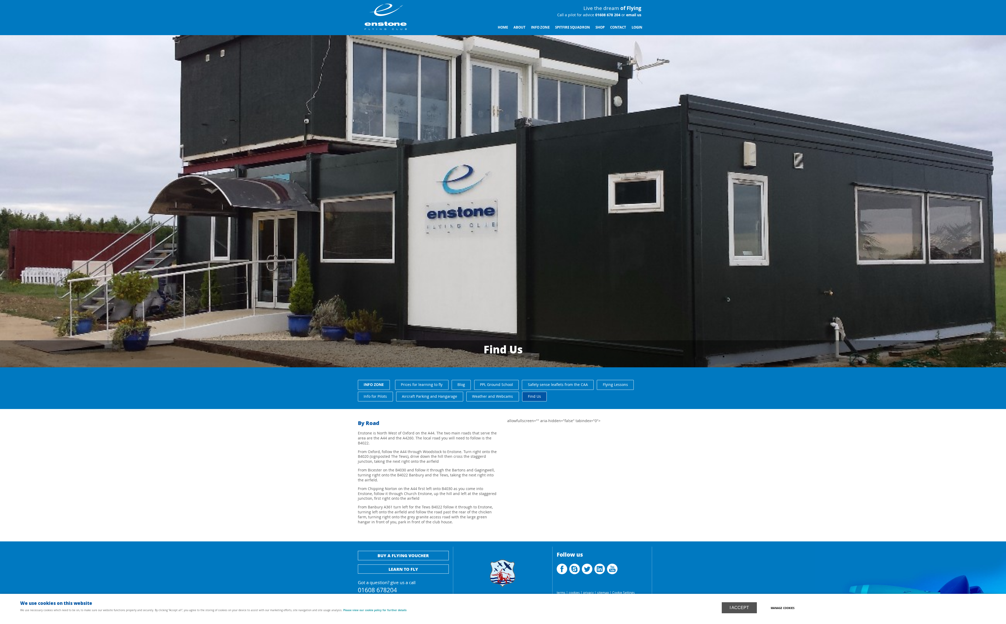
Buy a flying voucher (403, 555)
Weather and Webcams (492, 396)
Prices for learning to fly (421, 384)
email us (633, 15)
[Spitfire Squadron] (503, 590)
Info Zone (540, 27)
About (519, 27)
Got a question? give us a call (386, 585)
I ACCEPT (739, 607)
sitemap (603, 593)
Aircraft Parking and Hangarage (429, 396)
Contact (618, 27)
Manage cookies (783, 608)
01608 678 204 (607, 15)
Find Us (534, 396)
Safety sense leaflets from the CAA (558, 384)
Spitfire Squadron (572, 27)
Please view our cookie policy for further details (375, 610)
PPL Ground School (496, 384)
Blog (461, 384)
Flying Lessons (615, 384)
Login (637, 27)
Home (503, 27)
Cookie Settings (623, 593)
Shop (600, 27)
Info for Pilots (375, 396)
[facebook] (562, 573)
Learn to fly (403, 569)
